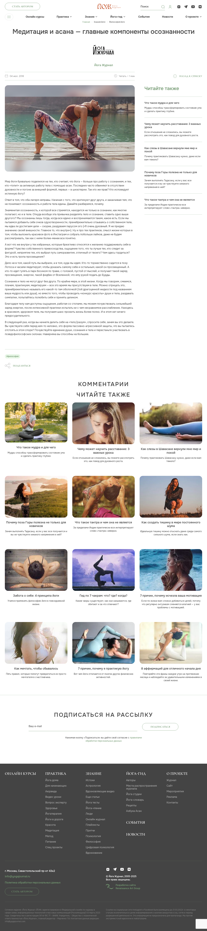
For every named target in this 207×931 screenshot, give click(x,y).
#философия (12, 356)
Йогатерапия (53, 813)
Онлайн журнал (95, 819)
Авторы (131, 780)
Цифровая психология (100, 847)
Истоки (90, 780)
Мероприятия (175, 791)
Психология (93, 836)
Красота (50, 825)
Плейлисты (93, 825)
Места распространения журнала (141, 787)
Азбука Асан (134, 811)
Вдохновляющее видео (100, 791)
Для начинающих (55, 785)
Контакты (172, 802)
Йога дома (51, 780)
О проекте (192, 17)
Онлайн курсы (35, 17)
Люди (89, 813)
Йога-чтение (93, 808)
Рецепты (131, 805)
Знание (89, 17)
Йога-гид (116, 17)
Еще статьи (93, 797)
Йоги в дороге (54, 819)
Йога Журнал (103, 65)
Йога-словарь (135, 799)
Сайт (170, 785)
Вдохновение (94, 853)
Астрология (93, 785)
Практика (63, 17)
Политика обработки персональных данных (32, 882)
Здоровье (51, 808)
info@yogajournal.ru (17, 876)
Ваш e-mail (35, 726)
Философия (93, 841)
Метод (49, 836)
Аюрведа (51, 791)
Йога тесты (92, 802)
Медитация (52, 830)
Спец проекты (53, 847)
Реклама (172, 797)
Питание (50, 841)
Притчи (90, 830)
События (144, 17)
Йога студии (134, 794)
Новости (167, 17)
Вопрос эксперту (56, 802)
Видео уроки (53, 797)
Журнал (171, 780)
